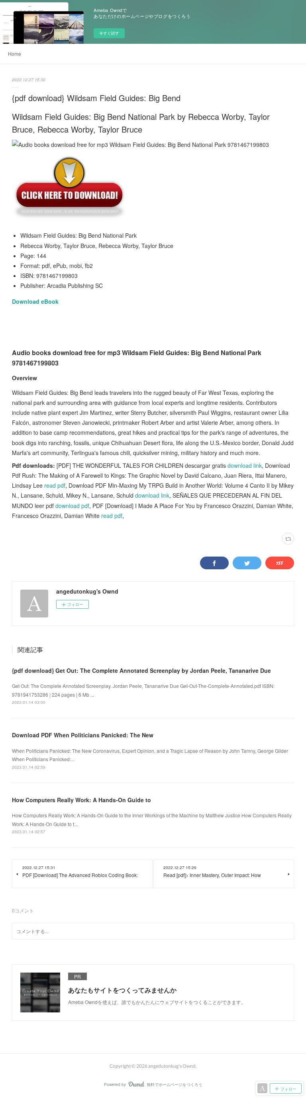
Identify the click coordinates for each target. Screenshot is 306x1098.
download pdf (72, 506)
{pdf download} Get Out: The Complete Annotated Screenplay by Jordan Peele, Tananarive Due (141, 670)
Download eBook (35, 301)
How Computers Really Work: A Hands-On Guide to (81, 800)
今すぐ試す (109, 33)
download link (245, 465)
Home (14, 53)
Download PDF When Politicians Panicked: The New (82, 735)
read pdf (54, 485)
